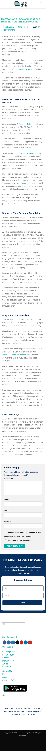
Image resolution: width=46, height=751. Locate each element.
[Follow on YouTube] (30, 642)
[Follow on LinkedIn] (26, 642)
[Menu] (42, 4)
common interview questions (14, 355)
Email (7, 510)
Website (7, 521)
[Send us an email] (17, 642)
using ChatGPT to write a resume (27, 153)
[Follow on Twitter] (13, 642)
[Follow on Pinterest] (21, 642)
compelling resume (24, 69)
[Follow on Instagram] (9, 642)
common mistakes (30, 183)
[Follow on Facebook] (4, 642)
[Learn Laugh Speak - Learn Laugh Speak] (21, 4)
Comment (8, 479)
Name (7, 499)
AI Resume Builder (25, 124)
